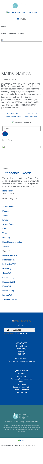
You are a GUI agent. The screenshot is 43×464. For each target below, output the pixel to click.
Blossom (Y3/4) (8, 282)
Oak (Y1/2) (6, 273)
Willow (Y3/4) (8, 291)
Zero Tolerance (21, 392)
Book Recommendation (12, 242)
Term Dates (21, 384)
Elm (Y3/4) (6, 286)
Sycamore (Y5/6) (9, 300)
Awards (5, 246)
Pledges (5, 211)
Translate (23, 333)
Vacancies (21, 373)
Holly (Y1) (6, 269)
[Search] (5, 133)
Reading (6, 238)
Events (5, 220)
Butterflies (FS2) (9, 260)
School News (8, 207)
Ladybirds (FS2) (9, 264)
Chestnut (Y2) (8, 277)
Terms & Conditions (21, 390)
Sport (4, 229)
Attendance (7, 215)
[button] (23, 19)
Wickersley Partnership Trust (21, 379)
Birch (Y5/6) (7, 295)
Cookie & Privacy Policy (21, 387)
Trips (4, 233)
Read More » (7, 191)
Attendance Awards (17, 173)
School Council (8, 224)
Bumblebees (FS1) (10, 255)
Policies (21, 381)
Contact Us (21, 376)
